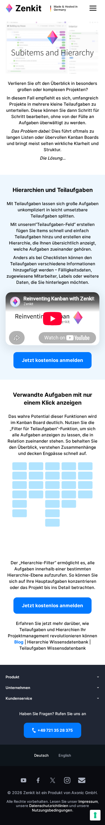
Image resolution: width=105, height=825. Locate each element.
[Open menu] (93, 8)
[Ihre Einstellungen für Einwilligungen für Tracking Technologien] (95, 815)
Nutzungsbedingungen (52, 810)
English (65, 755)
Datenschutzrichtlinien (49, 805)
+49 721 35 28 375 (55, 730)
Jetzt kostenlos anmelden (52, 360)
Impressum (88, 801)
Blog (19, 642)
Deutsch (41, 755)
